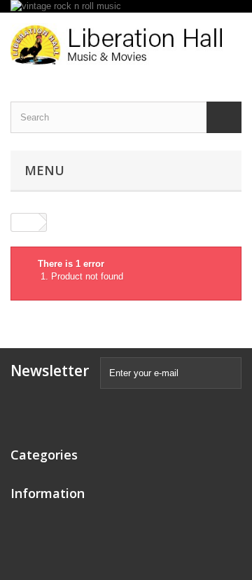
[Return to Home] (25, 222)
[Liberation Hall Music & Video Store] (125, 45)
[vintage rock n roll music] (125, 6)
